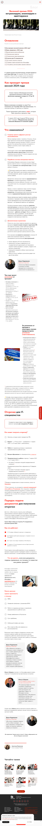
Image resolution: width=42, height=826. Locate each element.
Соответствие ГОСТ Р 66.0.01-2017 (31, 813)
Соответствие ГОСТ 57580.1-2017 (31, 812)
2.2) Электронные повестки (12, 54)
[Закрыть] (40, 821)
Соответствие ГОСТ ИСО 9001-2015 (31, 811)
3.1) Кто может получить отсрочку (13, 60)
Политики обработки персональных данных (8, 818)
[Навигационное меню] (40, 2)
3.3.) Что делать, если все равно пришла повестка (18, 64)
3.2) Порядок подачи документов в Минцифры (17, 62)
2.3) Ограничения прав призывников (14, 56)
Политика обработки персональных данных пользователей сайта (31, 810)
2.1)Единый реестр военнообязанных (14, 52)
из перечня (33, 454)
